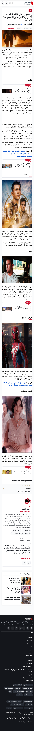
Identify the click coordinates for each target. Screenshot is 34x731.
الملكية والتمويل (28, 708)
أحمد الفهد (26, 24)
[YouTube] (23, 627)
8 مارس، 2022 (29, 28)
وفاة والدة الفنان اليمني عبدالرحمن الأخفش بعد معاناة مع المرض (13, 580)
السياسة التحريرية (27, 678)
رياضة (30, 653)
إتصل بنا (30, 675)
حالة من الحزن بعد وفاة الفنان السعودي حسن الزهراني (13, 590)
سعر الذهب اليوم (28, 694)
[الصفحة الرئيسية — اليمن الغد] (28, 3)
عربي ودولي (29, 640)
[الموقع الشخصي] (24, 563)
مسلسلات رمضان (9, 688)
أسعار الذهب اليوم (17, 685)
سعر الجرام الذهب (28, 685)
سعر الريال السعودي (27, 688)
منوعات (30, 637)
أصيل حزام (27, 491)
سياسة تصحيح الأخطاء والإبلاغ (14, 701)
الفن (30, 10)
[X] (27, 627)
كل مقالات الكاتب (25, 558)
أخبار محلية (29, 643)
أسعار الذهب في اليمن (19, 691)
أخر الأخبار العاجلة (27, 666)
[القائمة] (2, 3)
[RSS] (8, 627)
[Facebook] (31, 627)
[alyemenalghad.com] (29, 563)
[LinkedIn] (20, 627)
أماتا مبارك (20, 491)
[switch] (11, 3)
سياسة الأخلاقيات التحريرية (17, 704)
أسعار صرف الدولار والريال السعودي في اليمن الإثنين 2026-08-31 (17, 670)
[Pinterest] (16, 627)
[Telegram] (12, 627)
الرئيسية (30, 660)
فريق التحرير (29, 704)
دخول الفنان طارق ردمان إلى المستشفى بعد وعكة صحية (12, 598)
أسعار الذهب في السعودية (25, 721)
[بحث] (6, 3)
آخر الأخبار (29, 663)
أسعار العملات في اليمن (26, 718)
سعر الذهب (19, 694)
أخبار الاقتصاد (28, 650)
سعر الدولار (17, 688)
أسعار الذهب (29, 691)
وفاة (10, 691)
